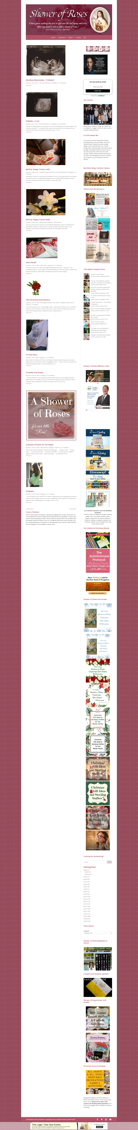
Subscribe (97, 91)
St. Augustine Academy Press (103, 520)
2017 (87, 896)
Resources (62, 37)
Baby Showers (44, 447)
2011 (87, 911)
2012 (87, 909)
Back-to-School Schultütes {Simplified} (101, 308)
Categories (86, 931)
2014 (87, 904)
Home (53, 37)
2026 (87, 870)
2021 (87, 886)
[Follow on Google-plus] (110, 1119)
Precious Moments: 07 (46, 83)
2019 (87, 891)
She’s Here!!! (31, 262)
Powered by (94, 95)
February (89, 874)
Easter (45, 222)
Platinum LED (94, 522)
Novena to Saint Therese (53, 302)
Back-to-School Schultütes (98, 322)
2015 (87, 901)
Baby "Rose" (43, 265)
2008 (87, 918)
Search (109, 862)
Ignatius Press (89, 516)
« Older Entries (29, 509)
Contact (78, 37)
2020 (87, 889)
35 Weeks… (30, 491)
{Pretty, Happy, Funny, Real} (38, 219)
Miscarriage (43, 302)
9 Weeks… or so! (32, 121)
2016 (87, 899)
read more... (29, 85)
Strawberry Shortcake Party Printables (100, 335)
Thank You (57, 447)
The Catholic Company (99, 516)
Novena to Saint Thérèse (97, 274)
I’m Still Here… (32, 355)
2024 (87, 879)
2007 (87, 921)
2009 (87, 916)
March (88, 872)
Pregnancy (55, 83)
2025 (87, 877)
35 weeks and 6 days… (35, 372)
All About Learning (106, 514)
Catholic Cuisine (103, 168)
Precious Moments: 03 (50, 172)
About (70, 37)
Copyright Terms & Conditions (98, 1105)
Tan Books (87, 522)
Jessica (29, 83)
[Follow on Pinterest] (101, 1119)
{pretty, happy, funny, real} (38, 169)
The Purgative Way (103, 522)
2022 (87, 884)
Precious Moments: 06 (62, 172)
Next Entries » (73, 509)
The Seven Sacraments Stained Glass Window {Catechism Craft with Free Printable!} (100, 289)
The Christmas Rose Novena (38, 300)
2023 (87, 882)
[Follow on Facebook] (97, 1119)
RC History (101, 524)
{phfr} (41, 172)
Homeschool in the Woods (97, 518)
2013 (87, 906)
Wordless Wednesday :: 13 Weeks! (40, 80)
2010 (87, 914)
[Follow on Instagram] (106, 1119)
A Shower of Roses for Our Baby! (39, 445)
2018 (87, 894)
